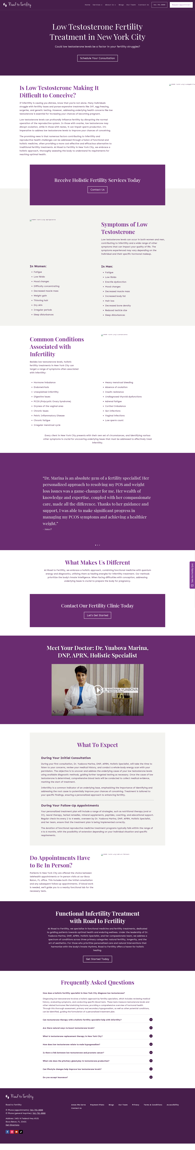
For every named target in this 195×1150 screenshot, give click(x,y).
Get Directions (12, 1125)
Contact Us (143, 5)
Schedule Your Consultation (97, 58)
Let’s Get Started (97, 615)
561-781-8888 (159, 5)
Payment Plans (97, 1105)
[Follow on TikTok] (21, 1132)
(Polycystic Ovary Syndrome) (55, 401)
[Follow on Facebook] (7, 1132)
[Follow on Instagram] (12, 1132)
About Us (109, 5)
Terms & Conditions (153, 1105)
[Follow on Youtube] (16, 1132)
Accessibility (173, 1105)
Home (87, 5)
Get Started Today (97, 959)
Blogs (121, 5)
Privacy (135, 1105)
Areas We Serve (78, 1105)
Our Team (131, 5)
